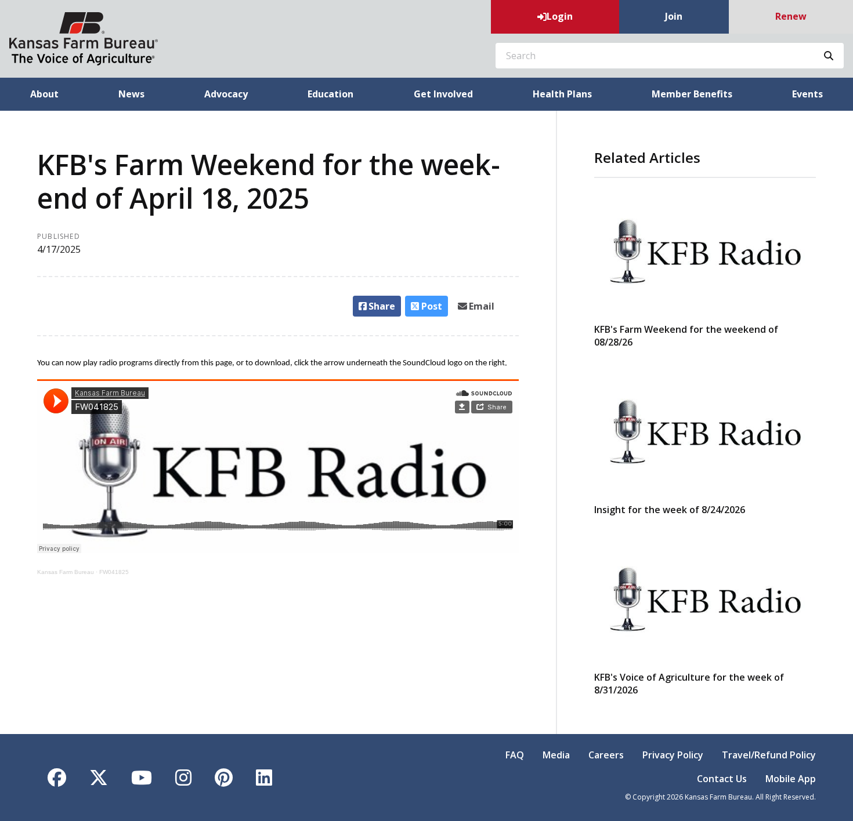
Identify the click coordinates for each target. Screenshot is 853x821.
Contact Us (722, 778)
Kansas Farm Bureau (65, 572)
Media (556, 755)
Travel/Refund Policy (769, 755)
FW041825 (114, 572)
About (44, 94)
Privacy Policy (672, 755)
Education (330, 94)
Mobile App (790, 778)
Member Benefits (692, 94)
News (131, 94)
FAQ (514, 755)
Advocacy (226, 94)
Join (673, 16)
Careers (606, 755)
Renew (791, 16)
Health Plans (562, 94)
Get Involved (443, 94)
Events (807, 94)
